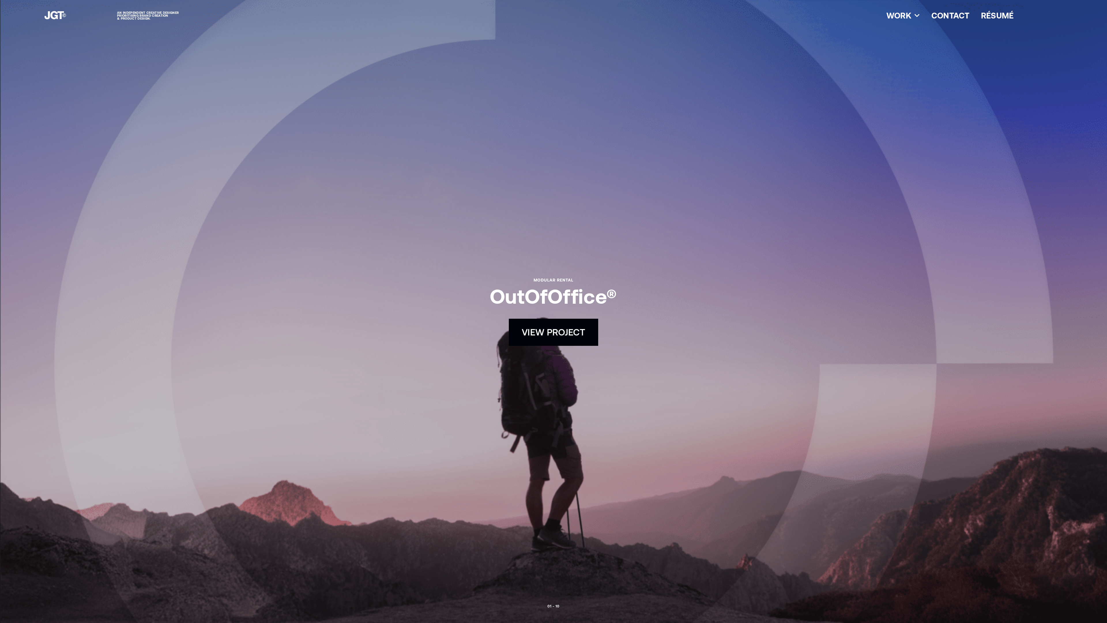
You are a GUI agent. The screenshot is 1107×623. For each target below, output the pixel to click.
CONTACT (950, 15)
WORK (898, 15)
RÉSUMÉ (997, 15)
